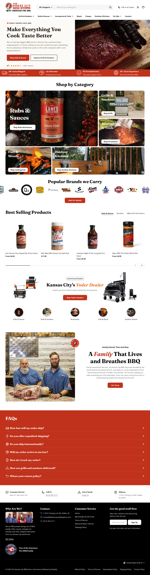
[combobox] (75, 7)
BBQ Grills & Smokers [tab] (136, 213)
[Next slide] (142, 265)
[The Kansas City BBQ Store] (7, 189)
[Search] (110, 7)
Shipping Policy (125, 569)
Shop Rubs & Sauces (18, 58)
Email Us (85, 495)
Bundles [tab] (120, 213)
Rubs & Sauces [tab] (107, 213)
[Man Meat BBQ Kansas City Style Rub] (57, 234)
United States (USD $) (134, 563)
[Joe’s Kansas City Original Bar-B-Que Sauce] (21, 234)
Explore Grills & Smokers (44, 58)
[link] (131, 314)
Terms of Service (94, 569)
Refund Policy (80, 569)
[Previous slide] (135, 265)
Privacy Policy (139, 569)
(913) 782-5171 (52, 495)
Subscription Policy (110, 569)
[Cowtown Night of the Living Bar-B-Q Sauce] (93, 234)
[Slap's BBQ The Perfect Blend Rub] (128, 234)
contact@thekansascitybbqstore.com (57, 517)
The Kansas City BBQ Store (22, 569)
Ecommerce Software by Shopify (45, 569)
